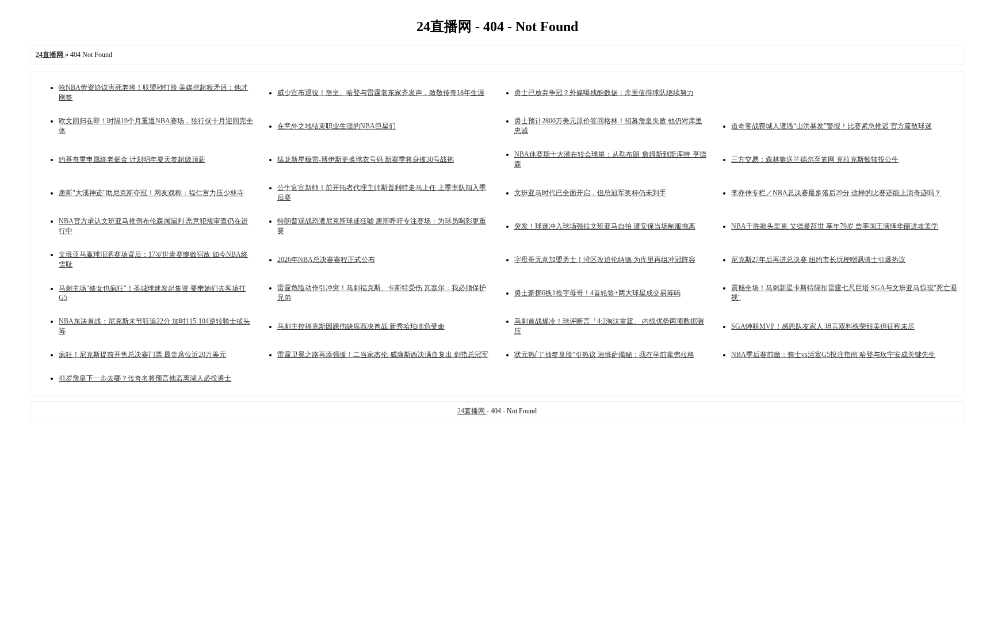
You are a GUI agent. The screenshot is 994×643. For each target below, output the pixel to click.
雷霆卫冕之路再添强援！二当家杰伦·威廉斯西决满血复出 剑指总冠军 (382, 355)
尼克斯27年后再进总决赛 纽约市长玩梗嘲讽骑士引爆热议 (818, 260)
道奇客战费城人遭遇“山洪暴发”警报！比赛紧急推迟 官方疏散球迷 (831, 126)
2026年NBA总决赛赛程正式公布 (326, 260)
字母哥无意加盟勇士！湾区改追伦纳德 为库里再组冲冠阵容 (604, 260)
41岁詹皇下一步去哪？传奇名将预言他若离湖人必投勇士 (145, 378)
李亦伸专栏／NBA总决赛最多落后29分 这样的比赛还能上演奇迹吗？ (836, 193)
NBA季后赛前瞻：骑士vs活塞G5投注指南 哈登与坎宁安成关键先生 (833, 355)
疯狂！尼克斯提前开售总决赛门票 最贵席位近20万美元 (142, 355)
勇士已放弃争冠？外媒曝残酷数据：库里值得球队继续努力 (604, 93)
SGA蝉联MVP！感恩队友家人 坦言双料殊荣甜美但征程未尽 (823, 326)
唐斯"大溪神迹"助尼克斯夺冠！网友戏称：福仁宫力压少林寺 (151, 193)
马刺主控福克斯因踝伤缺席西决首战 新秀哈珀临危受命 (361, 326)
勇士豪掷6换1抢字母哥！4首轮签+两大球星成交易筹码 (597, 293)
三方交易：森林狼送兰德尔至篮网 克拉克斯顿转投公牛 (815, 159)
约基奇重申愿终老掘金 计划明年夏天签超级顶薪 (132, 159)
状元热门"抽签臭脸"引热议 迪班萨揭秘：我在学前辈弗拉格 (604, 355)
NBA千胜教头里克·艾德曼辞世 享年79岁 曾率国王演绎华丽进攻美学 (834, 226)
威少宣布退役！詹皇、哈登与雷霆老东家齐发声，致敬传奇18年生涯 (380, 93)
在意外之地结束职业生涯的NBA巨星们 (336, 126)
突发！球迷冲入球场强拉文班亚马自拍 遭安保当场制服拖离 (604, 226)
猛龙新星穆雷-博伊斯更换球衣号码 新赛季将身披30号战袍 (365, 159)
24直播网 (472, 411)
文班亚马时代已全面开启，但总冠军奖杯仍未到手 (590, 193)
